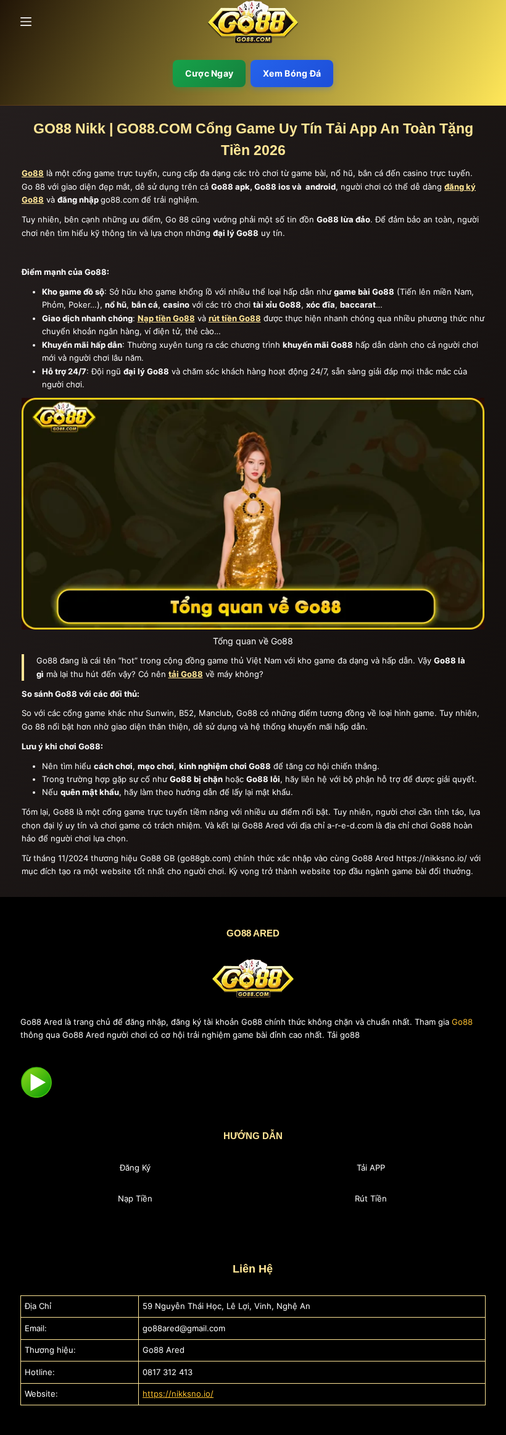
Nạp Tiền (135, 1198)
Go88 (462, 1022)
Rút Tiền (371, 1198)
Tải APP (371, 1167)
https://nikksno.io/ (178, 1394)
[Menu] (25, 21)
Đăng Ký (135, 1167)
